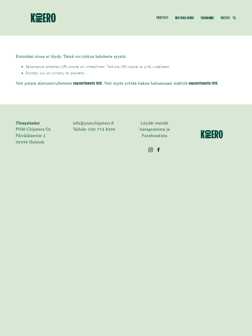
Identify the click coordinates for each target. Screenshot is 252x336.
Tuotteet (162, 18)
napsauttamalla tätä (87, 83)
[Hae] (234, 18)
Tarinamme (207, 18)
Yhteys (225, 18)
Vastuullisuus (184, 18)
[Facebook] (158, 149)
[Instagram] (150, 149)
